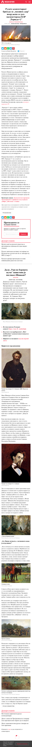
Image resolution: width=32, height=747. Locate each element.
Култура (15, 277)
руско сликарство (8, 706)
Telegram (21, 51)
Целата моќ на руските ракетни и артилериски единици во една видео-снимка (14, 246)
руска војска (7, 213)
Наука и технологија (16, 22)
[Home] (2, 2)
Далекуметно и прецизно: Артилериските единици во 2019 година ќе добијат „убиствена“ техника (15, 199)
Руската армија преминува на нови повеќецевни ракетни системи (13, 259)
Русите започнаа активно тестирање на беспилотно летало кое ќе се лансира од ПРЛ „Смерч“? (15, 253)
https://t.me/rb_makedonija (17, 329)
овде (9, 729)
